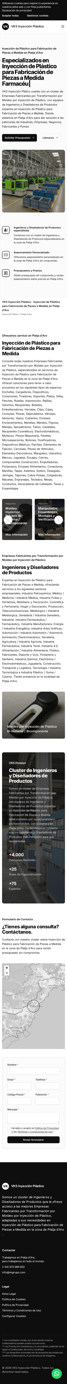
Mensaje (13, 1109)
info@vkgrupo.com (13, 1272)
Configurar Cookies (14, 1316)
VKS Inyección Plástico (27, 26)
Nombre (12, 1064)
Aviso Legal (9, 1293)
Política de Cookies (14, 1299)
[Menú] (63, 26)
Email (11, 1079)
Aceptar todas (10, 15)
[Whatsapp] (57, 1374)
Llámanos (48, 137)
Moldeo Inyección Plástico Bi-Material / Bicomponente (16, 516)
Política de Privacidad (47, 1128)
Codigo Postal (16, 1094)
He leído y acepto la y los (35, 1130)
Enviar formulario (33, 1139)
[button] (58, 520)
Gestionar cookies (37, 15)
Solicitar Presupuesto (17, 137)
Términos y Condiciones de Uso (35, 1131)
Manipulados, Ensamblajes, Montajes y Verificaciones (49, 514)
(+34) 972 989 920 (13, 1266)
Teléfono (41, 1079)
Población (42, 1094)
